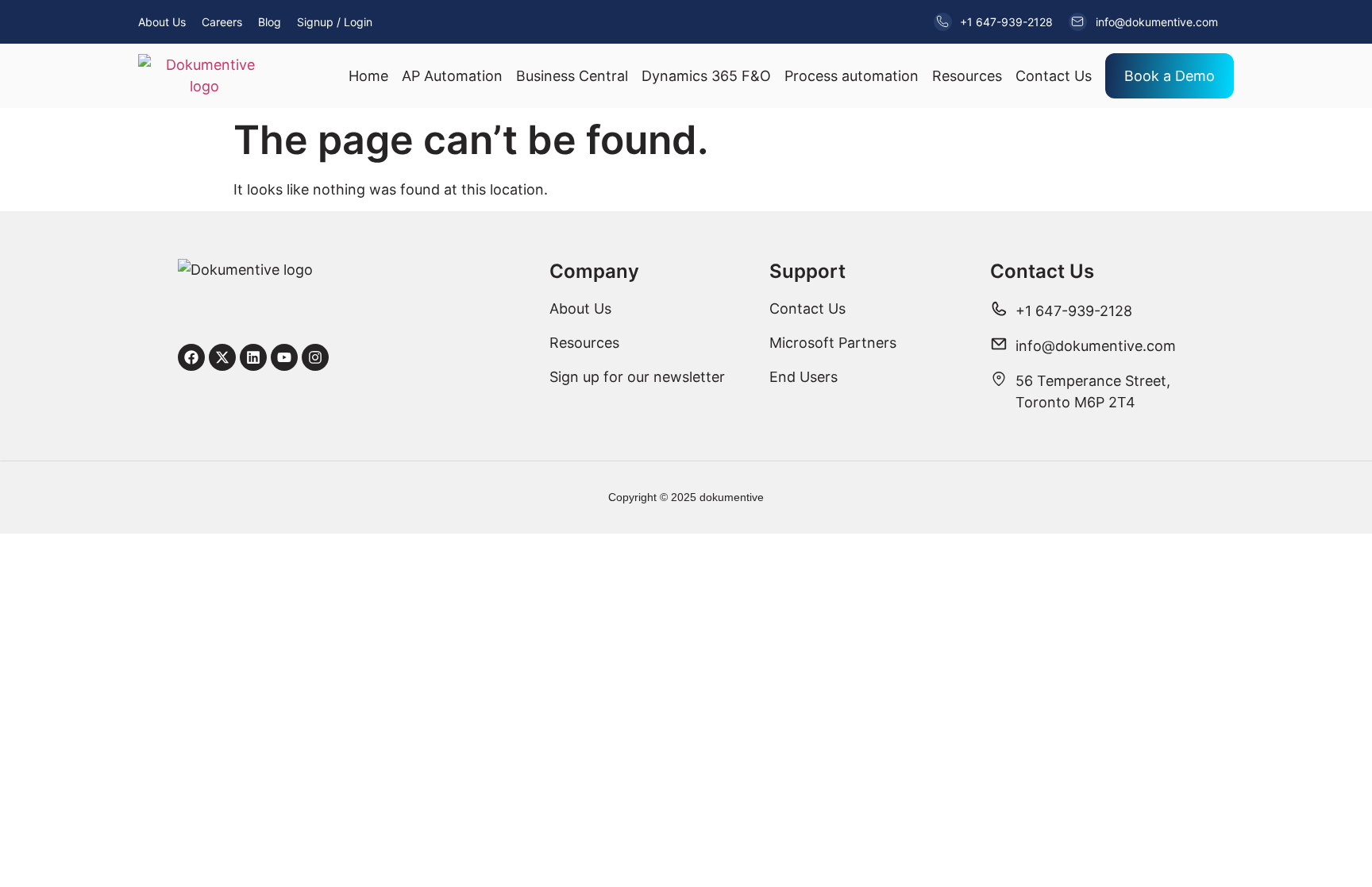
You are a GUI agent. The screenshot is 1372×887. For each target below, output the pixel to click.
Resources (967, 75)
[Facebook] (191, 357)
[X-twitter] (222, 357)
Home (368, 75)
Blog (269, 22)
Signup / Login (334, 22)
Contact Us (1054, 75)
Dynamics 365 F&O (706, 75)
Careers (222, 22)
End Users (803, 376)
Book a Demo (1169, 75)
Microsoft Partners (832, 342)
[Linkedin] (253, 357)
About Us (162, 22)
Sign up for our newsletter (637, 376)
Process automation (851, 75)
